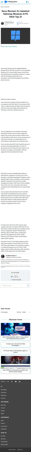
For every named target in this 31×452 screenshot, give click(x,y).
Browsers (3, 439)
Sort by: (19, 312)
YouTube (15, 381)
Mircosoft (3, 405)
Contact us (20, 449)
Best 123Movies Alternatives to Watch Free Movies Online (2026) (15, 371)
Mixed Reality (4, 444)
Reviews (3, 436)
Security (3, 398)
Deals (2, 420)
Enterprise (3, 392)
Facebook (8, 381)
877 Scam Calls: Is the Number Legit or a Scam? (15, 351)
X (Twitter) (12, 381)
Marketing (3, 395)
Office (2, 413)
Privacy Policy (12, 449)
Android (3, 408)
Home (2, 7)
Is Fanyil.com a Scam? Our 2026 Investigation (15, 344)
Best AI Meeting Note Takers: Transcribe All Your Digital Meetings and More (15, 338)
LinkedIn (19, 381)
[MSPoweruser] (11, 2)
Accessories (4, 426)
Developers (4, 389)
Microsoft (7, 7)
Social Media (4, 441)
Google (3, 411)
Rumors (3, 423)
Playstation (4, 429)
